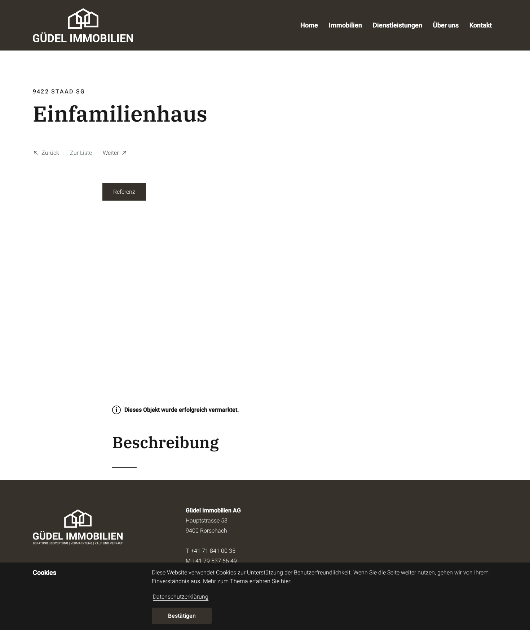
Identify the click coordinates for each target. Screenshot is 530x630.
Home (309, 25)
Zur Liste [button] (81, 152)
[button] (46, 154)
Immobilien (345, 25)
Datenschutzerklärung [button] (180, 596)
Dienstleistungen (397, 25)
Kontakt (480, 25)
